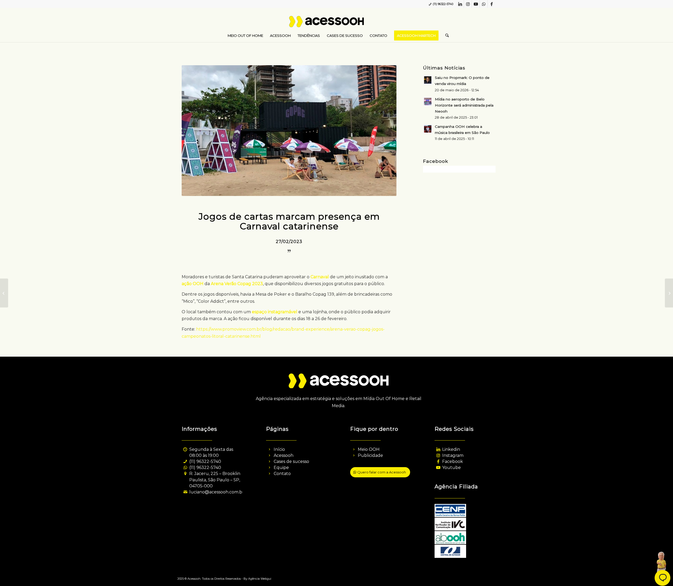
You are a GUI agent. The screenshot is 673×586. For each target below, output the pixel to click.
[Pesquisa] (445, 35)
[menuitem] (245, 35)
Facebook (452, 461)
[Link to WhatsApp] (483, 4)
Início (279, 449)
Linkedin (451, 449)
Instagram (452, 455)
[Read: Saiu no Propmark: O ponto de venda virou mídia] (427, 80)
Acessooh (283, 455)
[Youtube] (438, 467)
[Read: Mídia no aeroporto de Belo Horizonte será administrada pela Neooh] (427, 101)
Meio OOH (369, 449)
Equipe (281, 467)
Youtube (451, 467)
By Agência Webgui (257, 578)
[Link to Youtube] (476, 4)
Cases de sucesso (291, 461)
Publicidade (370, 455)
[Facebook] (438, 461)
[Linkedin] (438, 449)
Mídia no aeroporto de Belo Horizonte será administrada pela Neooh (464, 105)
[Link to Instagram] (468, 4)
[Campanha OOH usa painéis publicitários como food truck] (669, 293)
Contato (282, 473)
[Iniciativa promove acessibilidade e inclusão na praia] (4, 293)
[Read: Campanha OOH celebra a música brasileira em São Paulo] (427, 129)
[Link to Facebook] (492, 4)
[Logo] (337, 23)
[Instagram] (438, 455)
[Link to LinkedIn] (460, 4)
